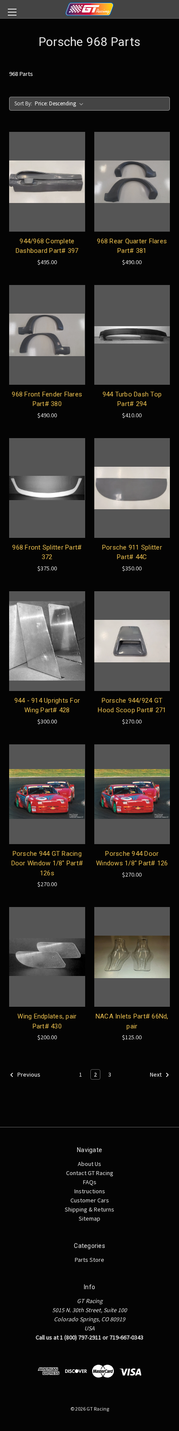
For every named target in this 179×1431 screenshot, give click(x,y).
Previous (28, 1075)
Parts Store (89, 1260)
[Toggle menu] (12, 12)
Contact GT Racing (89, 1173)
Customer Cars (89, 1200)
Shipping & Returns (89, 1209)
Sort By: (23, 103)
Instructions (89, 1191)
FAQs (89, 1182)
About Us (89, 1164)
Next (156, 1075)
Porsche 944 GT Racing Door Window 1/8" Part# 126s (47, 863)
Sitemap (89, 1218)
